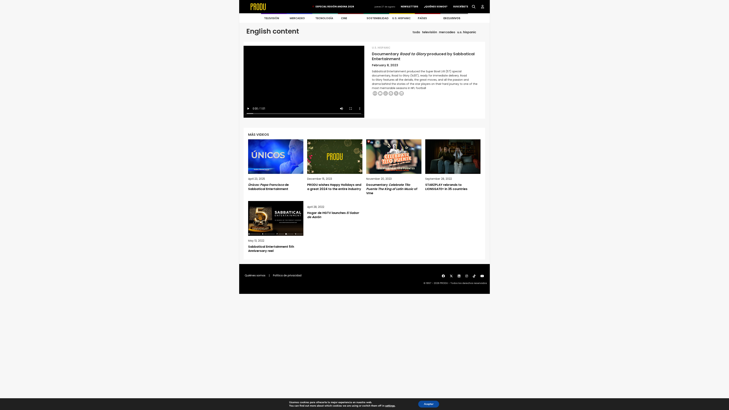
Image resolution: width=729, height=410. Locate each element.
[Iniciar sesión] (482, 7)
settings (390, 406)
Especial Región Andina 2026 (335, 6)
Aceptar (428, 404)
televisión (429, 32)
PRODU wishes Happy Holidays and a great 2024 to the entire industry (334, 187)
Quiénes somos (255, 275)
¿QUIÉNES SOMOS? (435, 6)
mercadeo (447, 32)
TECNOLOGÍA (324, 18)
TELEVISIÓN (271, 18)
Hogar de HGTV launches (333, 215)
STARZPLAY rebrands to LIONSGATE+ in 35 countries (446, 187)
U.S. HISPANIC (401, 18)
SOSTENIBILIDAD (378, 18)
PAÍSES (422, 18)
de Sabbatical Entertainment (268, 187)
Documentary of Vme (391, 189)
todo (416, 32)
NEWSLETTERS (409, 6)
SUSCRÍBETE (460, 6)
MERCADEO (297, 18)
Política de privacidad (287, 275)
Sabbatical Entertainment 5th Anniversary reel (271, 248)
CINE (344, 18)
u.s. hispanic (466, 32)
